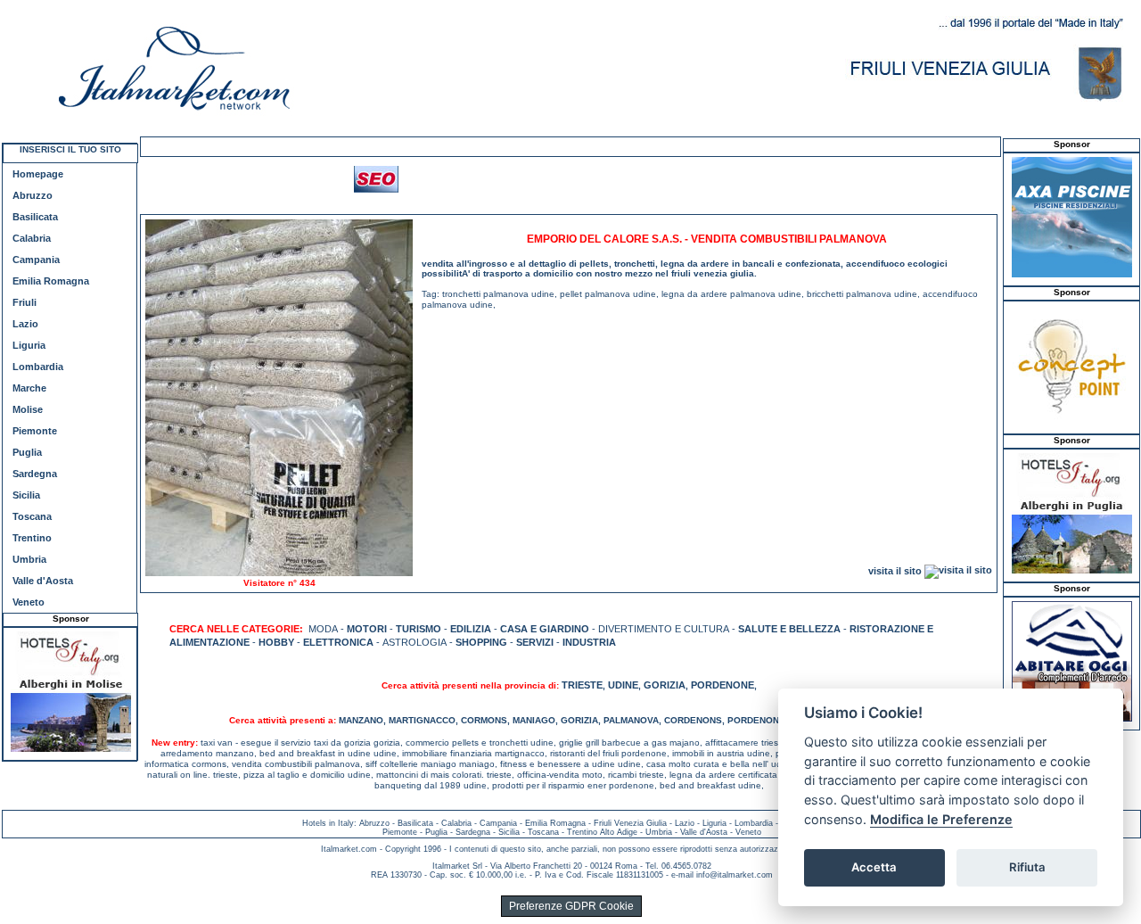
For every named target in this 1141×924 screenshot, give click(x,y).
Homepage (37, 174)
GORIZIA (664, 685)
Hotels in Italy (328, 823)
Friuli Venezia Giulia (630, 823)
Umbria (29, 559)
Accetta (874, 867)
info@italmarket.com (734, 874)
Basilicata (35, 216)
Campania (36, 259)
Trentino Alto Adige (602, 832)
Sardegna (34, 473)
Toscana (32, 516)
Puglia (27, 452)
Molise (27, 409)
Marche (29, 388)
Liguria (28, 345)
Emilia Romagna (50, 281)
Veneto (28, 602)
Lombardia (37, 366)
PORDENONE (722, 685)
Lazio (25, 323)
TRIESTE (582, 685)
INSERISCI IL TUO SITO (70, 149)
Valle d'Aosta (42, 580)
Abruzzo (32, 195)
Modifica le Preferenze (941, 819)
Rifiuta (1027, 867)
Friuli (24, 302)
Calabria (31, 238)
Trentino (32, 537)
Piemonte (34, 430)
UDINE (623, 685)
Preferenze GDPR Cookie (571, 906)
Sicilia (26, 495)
